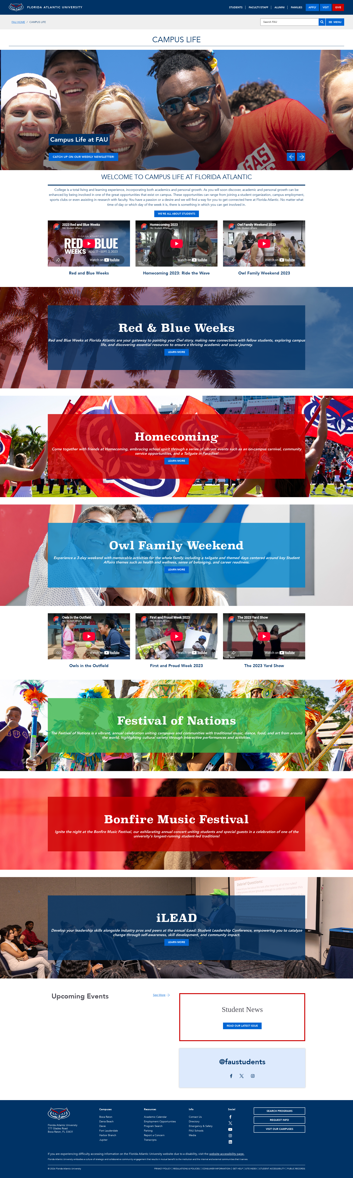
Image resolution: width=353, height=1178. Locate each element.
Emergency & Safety (201, 1126)
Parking (148, 1130)
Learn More (176, 352)
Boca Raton (105, 1117)
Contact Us (195, 1117)
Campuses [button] (105, 1109)
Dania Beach (106, 1121)
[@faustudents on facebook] (231, 1076)
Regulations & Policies (186, 1168)
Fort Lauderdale (108, 1130)
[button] (291, 157)
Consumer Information (216, 1168)
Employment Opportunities (160, 1121)
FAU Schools (196, 1130)
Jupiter (103, 1140)
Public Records (296, 1168)
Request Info (279, 1120)
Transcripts (150, 1140)
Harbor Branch (107, 1135)
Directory (194, 1121)
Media (192, 1135)
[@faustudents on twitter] (242, 1076)
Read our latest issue (242, 1026)
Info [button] (191, 1109)
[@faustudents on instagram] (252, 1076)
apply (312, 7)
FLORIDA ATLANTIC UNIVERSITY (55, 7)
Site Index (251, 1168)
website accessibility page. (226, 1154)
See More (159, 995)
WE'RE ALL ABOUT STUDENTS (176, 214)
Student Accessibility (272, 1168)
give (338, 7)
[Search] (322, 22)
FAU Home (18, 22)
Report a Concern (154, 1135)
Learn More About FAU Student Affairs (85, 157)
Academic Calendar (155, 1117)
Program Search (153, 1126)
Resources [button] (150, 1109)
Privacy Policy (162, 1168)
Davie (102, 1126)
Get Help (238, 1168)
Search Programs (280, 1111)
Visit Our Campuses (279, 1129)
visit (326, 7)
